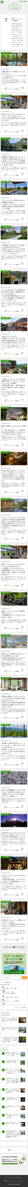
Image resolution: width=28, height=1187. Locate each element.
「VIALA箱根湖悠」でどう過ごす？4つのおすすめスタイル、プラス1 (13, 1099)
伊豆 (4, 997)
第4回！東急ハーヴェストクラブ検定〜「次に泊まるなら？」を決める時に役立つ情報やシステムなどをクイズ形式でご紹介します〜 (13, 430)
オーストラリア (15, 1004)
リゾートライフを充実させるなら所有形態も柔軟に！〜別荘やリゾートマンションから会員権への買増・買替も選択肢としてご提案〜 (13, 204)
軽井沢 (12, 992)
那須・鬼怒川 (6, 988)
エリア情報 (5, 360)
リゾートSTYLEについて (11, 1177)
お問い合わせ (19, 1177)
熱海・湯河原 (9, 997)
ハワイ (8, 1004)
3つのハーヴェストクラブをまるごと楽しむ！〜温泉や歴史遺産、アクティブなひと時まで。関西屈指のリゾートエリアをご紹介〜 (13, 879)
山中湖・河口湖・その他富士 (9, 993)
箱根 (16, 988)
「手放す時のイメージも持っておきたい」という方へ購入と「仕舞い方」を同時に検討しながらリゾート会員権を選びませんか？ (13, 1081)
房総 (12, 988)
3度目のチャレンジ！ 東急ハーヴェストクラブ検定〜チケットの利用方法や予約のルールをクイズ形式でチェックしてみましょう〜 (13, 924)
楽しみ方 (5, 138)
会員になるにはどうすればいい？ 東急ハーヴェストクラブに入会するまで (10, 1029)
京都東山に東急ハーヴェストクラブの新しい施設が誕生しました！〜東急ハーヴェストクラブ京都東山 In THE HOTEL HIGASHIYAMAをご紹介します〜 (13, 161)
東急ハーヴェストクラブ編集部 (11, 89)
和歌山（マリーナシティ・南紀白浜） (11, 1001)
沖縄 (4, 1004)
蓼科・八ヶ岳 (6, 992)
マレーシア (23, 1004)
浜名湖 (16, 997)
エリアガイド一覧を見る (20, 1007)
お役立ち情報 (5, 53)
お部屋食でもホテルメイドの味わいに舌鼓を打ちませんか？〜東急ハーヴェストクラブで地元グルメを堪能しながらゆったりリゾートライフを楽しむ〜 (13, 249)
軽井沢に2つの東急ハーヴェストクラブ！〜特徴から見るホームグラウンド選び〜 (13, 1054)
